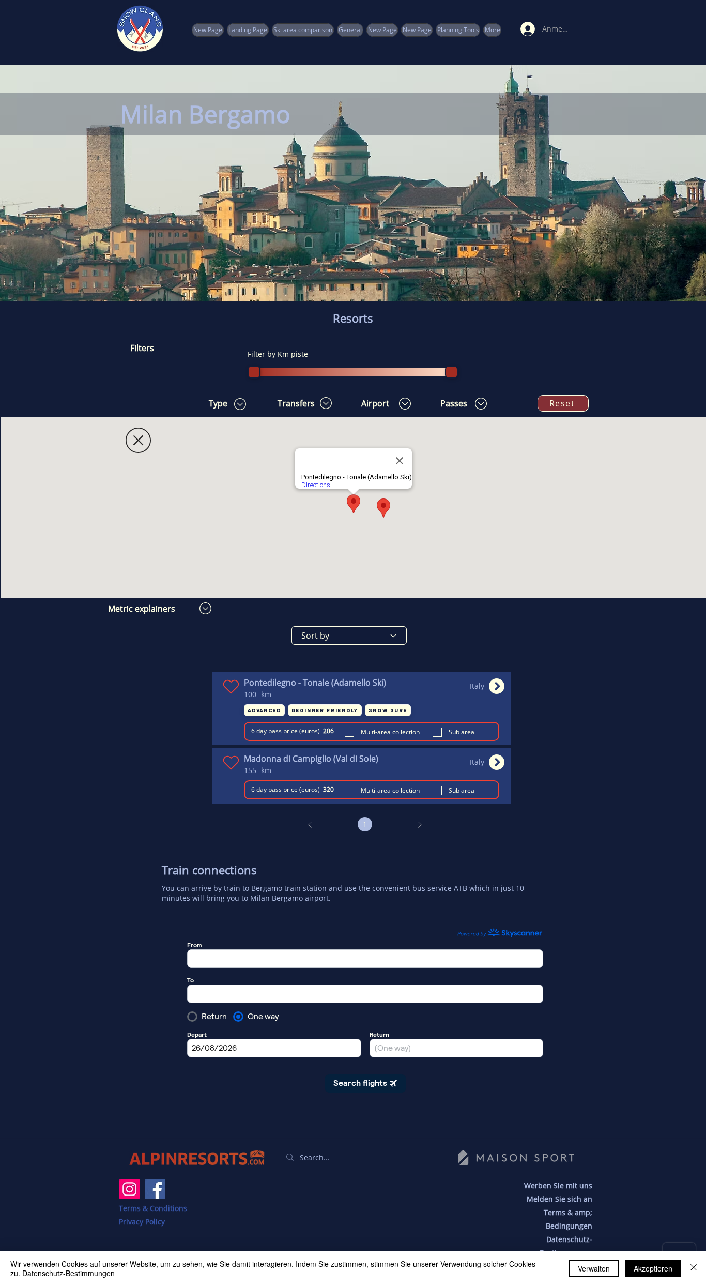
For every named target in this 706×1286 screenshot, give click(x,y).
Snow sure (388, 710)
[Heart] (231, 686)
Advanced (264, 710)
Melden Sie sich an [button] (559, 1199)
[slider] (254, 372)
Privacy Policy (142, 1222)
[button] (458, 30)
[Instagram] (129, 1189)
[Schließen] (693, 1268)
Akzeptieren (653, 1268)
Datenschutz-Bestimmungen (68, 1273)
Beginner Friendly (324, 710)
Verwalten (594, 1268)
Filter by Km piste (278, 354)
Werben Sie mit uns (558, 1185)
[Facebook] (155, 1189)
